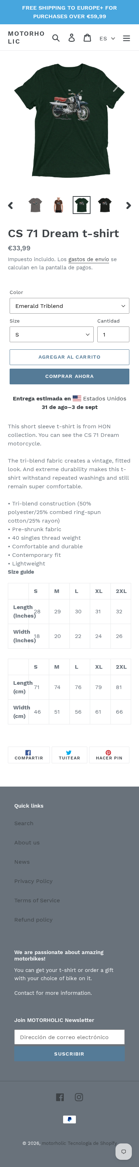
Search (24, 823)
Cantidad (108, 321)
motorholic (26, 37)
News (22, 861)
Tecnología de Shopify (92, 1143)
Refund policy (33, 919)
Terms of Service (37, 900)
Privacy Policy (33, 881)
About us (27, 842)
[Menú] (126, 37)
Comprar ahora (69, 376)
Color (16, 292)
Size (15, 321)
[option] (35, 205)
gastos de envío (88, 259)
